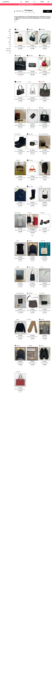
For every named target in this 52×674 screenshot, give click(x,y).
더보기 (15, 21)
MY (48, 1)
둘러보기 (27, 1)
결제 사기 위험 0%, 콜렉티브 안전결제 (26, 4)
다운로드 (42, 1)
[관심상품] (24, 32)
